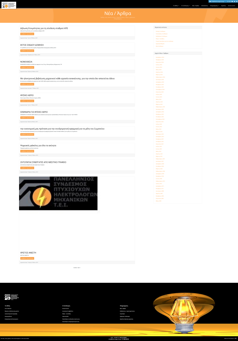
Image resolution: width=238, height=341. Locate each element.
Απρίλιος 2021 (159, 154)
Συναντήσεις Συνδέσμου (162, 33)
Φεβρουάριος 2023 (160, 107)
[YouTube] (232, 1)
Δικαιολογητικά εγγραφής (11, 313)
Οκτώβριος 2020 (160, 166)
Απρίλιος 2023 (159, 102)
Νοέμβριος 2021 (160, 139)
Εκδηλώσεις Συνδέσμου (161, 36)
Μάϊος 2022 (158, 129)
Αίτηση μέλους (8, 316)
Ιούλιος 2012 (159, 183)
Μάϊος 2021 (158, 151)
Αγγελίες (223, 5)
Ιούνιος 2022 (159, 126)
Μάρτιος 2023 (159, 104)
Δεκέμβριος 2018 (160, 173)
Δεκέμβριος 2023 (160, 82)
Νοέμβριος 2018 (160, 176)
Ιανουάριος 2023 (160, 109)
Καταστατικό (65, 308)
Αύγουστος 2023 (160, 92)
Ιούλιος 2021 (159, 146)
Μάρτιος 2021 (159, 156)
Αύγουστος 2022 (160, 121)
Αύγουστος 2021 (160, 144)
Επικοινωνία (231, 5)
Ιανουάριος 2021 (160, 161)
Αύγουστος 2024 (160, 62)
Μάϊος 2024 (158, 69)
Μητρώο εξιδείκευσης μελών (12, 311)
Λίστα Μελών (8, 308)
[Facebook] (228, 1)
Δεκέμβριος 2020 (160, 163)
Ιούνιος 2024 (159, 67)
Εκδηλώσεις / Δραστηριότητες (127, 311)
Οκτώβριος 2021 (160, 141)
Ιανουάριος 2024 (160, 79)
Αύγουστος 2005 (160, 198)
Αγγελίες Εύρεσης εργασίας (126, 319)
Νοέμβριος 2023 (160, 84)
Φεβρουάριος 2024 (160, 77)
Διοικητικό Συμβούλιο (67, 311)
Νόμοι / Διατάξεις (160, 38)
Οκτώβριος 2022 (160, 116)
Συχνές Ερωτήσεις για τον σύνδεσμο (164, 41)
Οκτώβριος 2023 (160, 87)
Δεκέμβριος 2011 (160, 186)
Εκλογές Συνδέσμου (160, 31)
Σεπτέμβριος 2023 (160, 89)
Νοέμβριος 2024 (160, 59)
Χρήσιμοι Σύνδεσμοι (125, 316)
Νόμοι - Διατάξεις (66, 313)
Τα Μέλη (175, 5)
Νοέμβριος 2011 (160, 188)
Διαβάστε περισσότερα (27, 34)
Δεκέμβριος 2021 (160, 136)
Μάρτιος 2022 (159, 131)
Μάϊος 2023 (158, 99)
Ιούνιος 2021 (159, 149)
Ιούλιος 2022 (159, 124)
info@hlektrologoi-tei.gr (217, 1)
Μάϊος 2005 (158, 201)
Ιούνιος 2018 (159, 178)
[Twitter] (235, 1)
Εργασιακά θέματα (160, 43)
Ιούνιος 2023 (159, 97)
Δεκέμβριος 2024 (160, 57)
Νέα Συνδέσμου (159, 46)
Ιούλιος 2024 (159, 64)
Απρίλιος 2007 (159, 193)
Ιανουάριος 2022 (160, 134)
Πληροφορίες (214, 5)
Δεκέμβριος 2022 (160, 111)
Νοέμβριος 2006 (160, 196)
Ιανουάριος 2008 (160, 191)
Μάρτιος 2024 (159, 74)
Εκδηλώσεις (204, 5)
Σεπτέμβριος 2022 (160, 119)
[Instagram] (230, 1)
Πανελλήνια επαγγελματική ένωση (70, 321)
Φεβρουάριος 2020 (160, 171)
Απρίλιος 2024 (159, 72)
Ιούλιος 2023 (159, 94)
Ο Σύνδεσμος (185, 5)
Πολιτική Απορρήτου (16, 338)
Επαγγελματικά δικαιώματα (11, 319)
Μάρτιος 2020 (159, 168)
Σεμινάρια (122, 313)
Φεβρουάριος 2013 (160, 181)
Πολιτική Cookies (25, 338)
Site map (2, 338)
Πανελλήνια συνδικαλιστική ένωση (71, 319)
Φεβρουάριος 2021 (160, 159)
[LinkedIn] (237, 1)
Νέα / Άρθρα (195, 5)
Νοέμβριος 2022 (160, 114)
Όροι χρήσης (8, 338)
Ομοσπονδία (65, 316)
